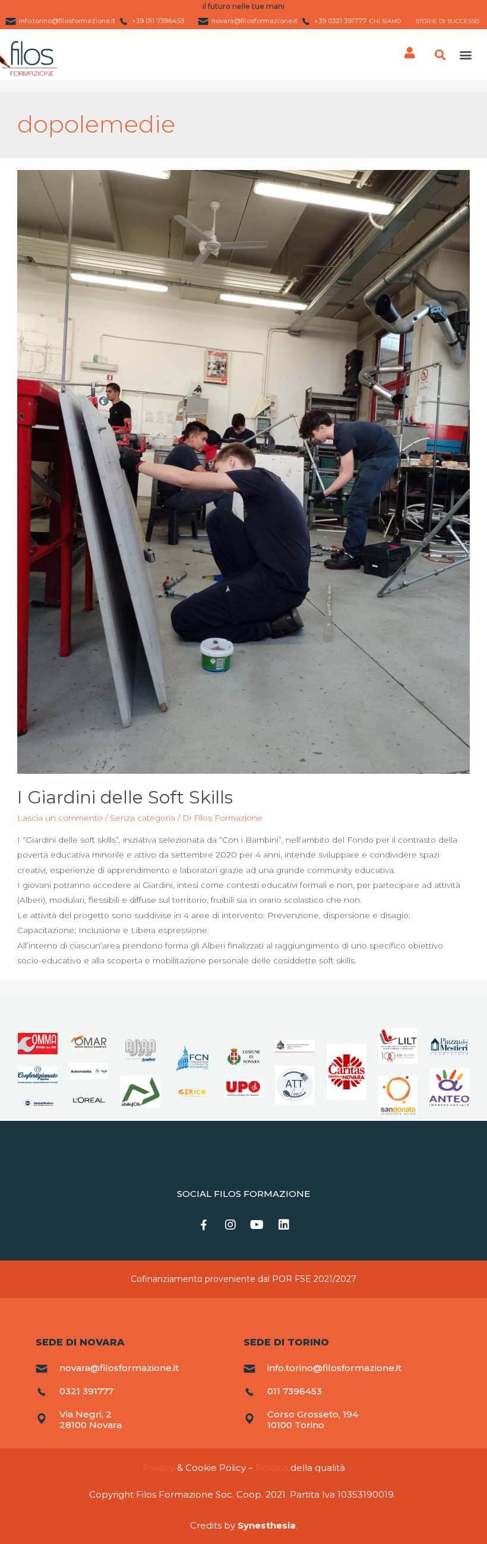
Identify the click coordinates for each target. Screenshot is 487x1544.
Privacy (159, 1467)
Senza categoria (142, 818)
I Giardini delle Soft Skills (125, 797)
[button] (465, 55)
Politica (271, 1467)
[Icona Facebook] (204, 1225)
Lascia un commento (60, 818)
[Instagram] (230, 1225)
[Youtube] (257, 1225)
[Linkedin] (284, 1225)
